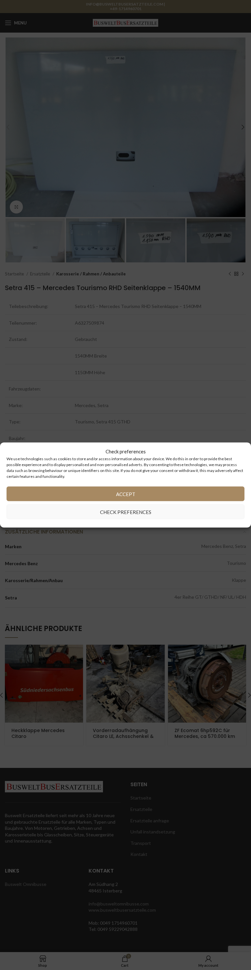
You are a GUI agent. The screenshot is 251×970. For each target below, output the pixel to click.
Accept (125, 494)
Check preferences (125, 512)
